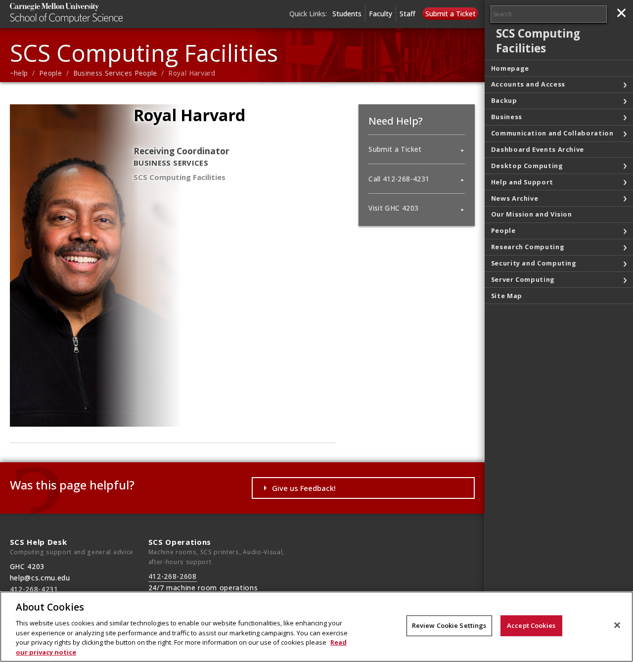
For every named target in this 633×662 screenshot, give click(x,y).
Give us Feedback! (304, 488)
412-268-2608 (172, 576)
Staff (407, 13)
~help (19, 73)
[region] (316, 626)
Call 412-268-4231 (398, 179)
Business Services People (115, 73)
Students (347, 13)
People (50, 73)
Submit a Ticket (450, 13)
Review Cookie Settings (449, 625)
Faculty (380, 13)
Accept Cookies (531, 625)
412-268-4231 (34, 589)
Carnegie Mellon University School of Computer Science (84, 13)
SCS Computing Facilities (144, 52)
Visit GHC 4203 (393, 208)
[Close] (617, 625)
